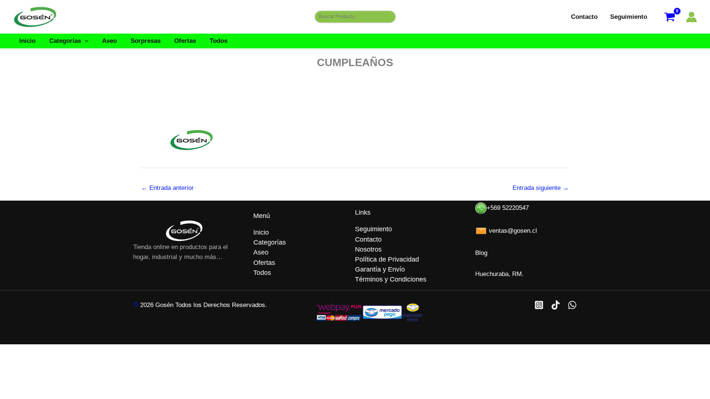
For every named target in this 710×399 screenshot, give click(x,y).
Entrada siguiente (541, 187)
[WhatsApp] (572, 305)
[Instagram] (539, 305)
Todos (218, 40)
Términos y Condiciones (390, 279)
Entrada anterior (167, 187)
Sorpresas (145, 40)
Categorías (65, 40)
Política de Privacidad (387, 259)
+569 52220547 (508, 207)
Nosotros (368, 249)
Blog (481, 252)
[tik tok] (555, 305)
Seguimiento (628, 16)
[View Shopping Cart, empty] (670, 17)
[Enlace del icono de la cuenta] (691, 17)
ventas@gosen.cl (512, 230)
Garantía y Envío (380, 269)
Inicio (27, 40)
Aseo (109, 40)
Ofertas (185, 40)
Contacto (584, 16)
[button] (84, 40)
